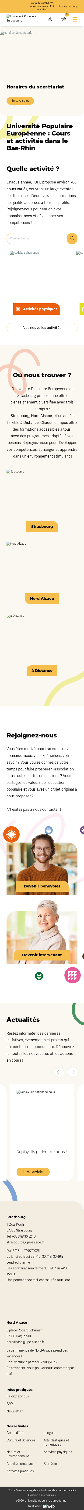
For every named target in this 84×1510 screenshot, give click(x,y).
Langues (50, 1433)
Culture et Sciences (21, 1440)
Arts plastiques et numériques (56, 1442)
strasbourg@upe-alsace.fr (25, 1242)
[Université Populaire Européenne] (24, 19)
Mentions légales (27, 1490)
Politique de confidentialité (57, 1490)
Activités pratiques (20, 1471)
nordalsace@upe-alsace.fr (25, 1342)
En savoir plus (20, 101)
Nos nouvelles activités (42, 327)
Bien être (50, 1464)
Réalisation (35, 1506)
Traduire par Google (69, 6)
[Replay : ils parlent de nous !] (42, 1116)
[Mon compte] (50, 19)
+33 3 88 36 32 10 (24, 1237)
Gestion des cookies (41, 1495)
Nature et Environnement (18, 1454)
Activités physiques (58, 1452)
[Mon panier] (63, 19)
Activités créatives (20, 1464)
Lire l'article (33, 1171)
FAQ (10, 1404)
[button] (59, 1072)
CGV (10, 1490)
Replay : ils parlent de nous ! (42, 1152)
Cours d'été (15, 1433)
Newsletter (15, 1411)
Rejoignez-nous (18, 1396)
